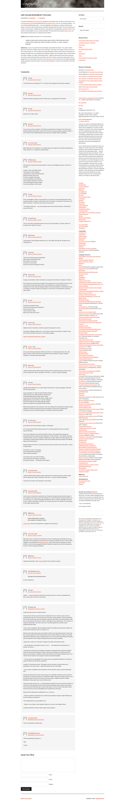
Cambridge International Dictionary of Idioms (90, 282)
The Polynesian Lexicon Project (87, 452)
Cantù (40, 561)
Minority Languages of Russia (86, 400)
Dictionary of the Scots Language (87, 294)
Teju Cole (94, 492)
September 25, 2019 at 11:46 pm (36, 609)
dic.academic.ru (83, 381)
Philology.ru (82, 393)
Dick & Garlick (82, 238)
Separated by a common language (87, 248)
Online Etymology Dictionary (86, 355)
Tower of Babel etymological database (88, 357)
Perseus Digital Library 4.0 (85, 359)
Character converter (84, 471)
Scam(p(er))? (82, 53)
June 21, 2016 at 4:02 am (34, 367)
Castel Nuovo (49, 59)
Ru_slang (81, 402)
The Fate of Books (83, 226)
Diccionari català (83, 333)
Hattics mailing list (83, 476)
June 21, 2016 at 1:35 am (34, 302)
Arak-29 (81, 350)
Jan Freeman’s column (88, 470)
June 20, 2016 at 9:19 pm (34, 144)
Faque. (80, 47)
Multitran (81, 258)
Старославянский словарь (86, 419)
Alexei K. (30, 346)
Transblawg (82, 198)
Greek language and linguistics (87, 364)
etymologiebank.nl (83, 307)
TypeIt (80, 267)
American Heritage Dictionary (86, 260)
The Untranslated (83, 225)
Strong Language (83, 250)
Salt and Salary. (90, 70)
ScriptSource (82, 277)
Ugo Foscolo (26, 523)
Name (50, 775)
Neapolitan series (28, 23)
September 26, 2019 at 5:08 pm (36, 735)
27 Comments (41, 18)
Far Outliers (82, 202)
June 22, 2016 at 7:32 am (34, 592)
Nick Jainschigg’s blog (84, 481)
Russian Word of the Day (85, 426)
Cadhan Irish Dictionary (85, 343)
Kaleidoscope (82, 185)
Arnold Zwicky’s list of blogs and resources (90, 256)
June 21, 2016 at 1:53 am (34, 324)
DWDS (80, 303)
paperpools (81, 204)
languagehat (32, 18)
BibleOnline (82, 279)
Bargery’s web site (83, 458)
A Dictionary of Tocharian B (86, 437)
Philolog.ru (81, 395)
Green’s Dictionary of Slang (86, 262)
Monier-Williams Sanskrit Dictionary (88, 447)
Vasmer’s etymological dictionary (87, 404)
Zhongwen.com (83, 440)
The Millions (82, 228)
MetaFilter (81, 190)
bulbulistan (81, 240)
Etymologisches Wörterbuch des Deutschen (90, 301)
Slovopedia (82, 376)
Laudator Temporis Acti (84, 221)
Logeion (81, 360)
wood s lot (81, 188)
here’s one (68, 31)
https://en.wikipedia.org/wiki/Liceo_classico (34, 336)
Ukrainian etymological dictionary (87, 432)
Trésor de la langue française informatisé (89, 317)
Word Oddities (82, 468)
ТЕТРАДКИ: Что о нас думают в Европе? (90, 212)
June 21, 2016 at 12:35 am (35, 254)
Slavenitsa (81, 397)
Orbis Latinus (82, 374)
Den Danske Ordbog (84, 308)
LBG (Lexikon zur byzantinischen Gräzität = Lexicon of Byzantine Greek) (90, 372)
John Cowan (31, 143)
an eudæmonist (83, 192)
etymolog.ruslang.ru (84, 390)
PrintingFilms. (82, 60)
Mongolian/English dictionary (86, 444)
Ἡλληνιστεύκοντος (84, 241)
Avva (80, 193)
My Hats (81, 105)
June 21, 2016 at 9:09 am (34, 492)
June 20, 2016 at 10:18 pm (35, 161)
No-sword (81, 195)
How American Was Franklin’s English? (89, 40)
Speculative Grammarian (85, 466)
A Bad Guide (82, 207)
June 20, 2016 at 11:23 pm (35, 220)
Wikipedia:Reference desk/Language (88, 272)
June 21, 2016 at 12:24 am (35, 237)
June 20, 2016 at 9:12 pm (34, 126)
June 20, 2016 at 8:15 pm (34, 95)
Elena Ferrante (36, 21)
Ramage (81, 484)
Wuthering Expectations (85, 218)
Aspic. (80, 51)
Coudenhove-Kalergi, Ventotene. (87, 43)
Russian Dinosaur (83, 214)
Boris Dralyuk (82, 219)
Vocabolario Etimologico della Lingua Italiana (90, 334)
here (33, 83)
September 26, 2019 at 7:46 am (36, 719)
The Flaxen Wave (83, 211)
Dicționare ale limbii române (86, 340)
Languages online (83, 463)
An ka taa (81, 454)
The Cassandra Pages (84, 197)
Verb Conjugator (83, 352)
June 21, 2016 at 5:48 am (34, 422)
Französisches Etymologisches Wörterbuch (90, 329)
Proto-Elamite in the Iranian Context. (88, 58)
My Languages (82, 102)
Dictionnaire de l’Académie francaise (88, 320)
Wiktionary (81, 263)
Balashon (81, 246)
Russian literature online (85, 407)
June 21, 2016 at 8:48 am (34, 472)
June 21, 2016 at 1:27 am (34, 276)
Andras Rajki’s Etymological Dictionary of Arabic (91, 291)
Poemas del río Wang (84, 209)
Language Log (82, 233)
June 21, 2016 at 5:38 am (34, 384)
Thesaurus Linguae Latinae (86, 314)
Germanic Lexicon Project (85, 293)
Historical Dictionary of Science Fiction (89, 464)
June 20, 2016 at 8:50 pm (34, 110)
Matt (29, 93)
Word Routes (82, 243)
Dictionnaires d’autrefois (85, 327)
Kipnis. (80, 56)
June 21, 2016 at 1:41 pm (34, 557)
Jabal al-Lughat (83, 236)
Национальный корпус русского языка (89, 409)
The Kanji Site (82, 442)
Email (50, 779)
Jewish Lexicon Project (85, 281)
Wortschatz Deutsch (84, 300)
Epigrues (81, 200)
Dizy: (80, 336)
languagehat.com (26, 4)
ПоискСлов (82, 383)
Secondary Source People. (86, 49)
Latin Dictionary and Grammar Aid (87, 312)
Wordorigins (82, 270)
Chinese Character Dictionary (86, 438)
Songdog (81, 183)
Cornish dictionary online (85, 348)
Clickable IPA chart (83, 268)
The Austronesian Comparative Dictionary (89, 451)
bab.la (80, 265)
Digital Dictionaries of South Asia (87, 445)
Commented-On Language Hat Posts (88, 98)
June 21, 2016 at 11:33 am (35, 535)
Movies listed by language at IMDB (87, 461)
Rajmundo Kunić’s (44, 542)
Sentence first (82, 245)
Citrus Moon (82, 482)
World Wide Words (83, 353)
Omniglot (81, 275)
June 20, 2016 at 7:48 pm (34, 80)
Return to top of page (26, 798)
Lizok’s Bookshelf (83, 205)
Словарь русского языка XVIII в (87, 423)
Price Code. (82, 45)
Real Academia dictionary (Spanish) (88, 331)
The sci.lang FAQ (83, 274)
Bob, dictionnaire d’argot (85, 319)
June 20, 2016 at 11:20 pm (35, 196)
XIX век (81, 216)
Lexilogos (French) (83, 326)
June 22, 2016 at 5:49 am (34, 573)
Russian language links (85, 405)
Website (51, 784)
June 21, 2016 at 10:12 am (35, 515)
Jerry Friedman (82, 76)
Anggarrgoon (82, 234)
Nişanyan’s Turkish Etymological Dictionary (90, 449)
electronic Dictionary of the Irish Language (89, 341)
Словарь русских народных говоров (88, 416)
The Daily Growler (83, 186)
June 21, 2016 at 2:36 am (34, 348)
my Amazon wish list (84, 121)
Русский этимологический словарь (88, 385)
